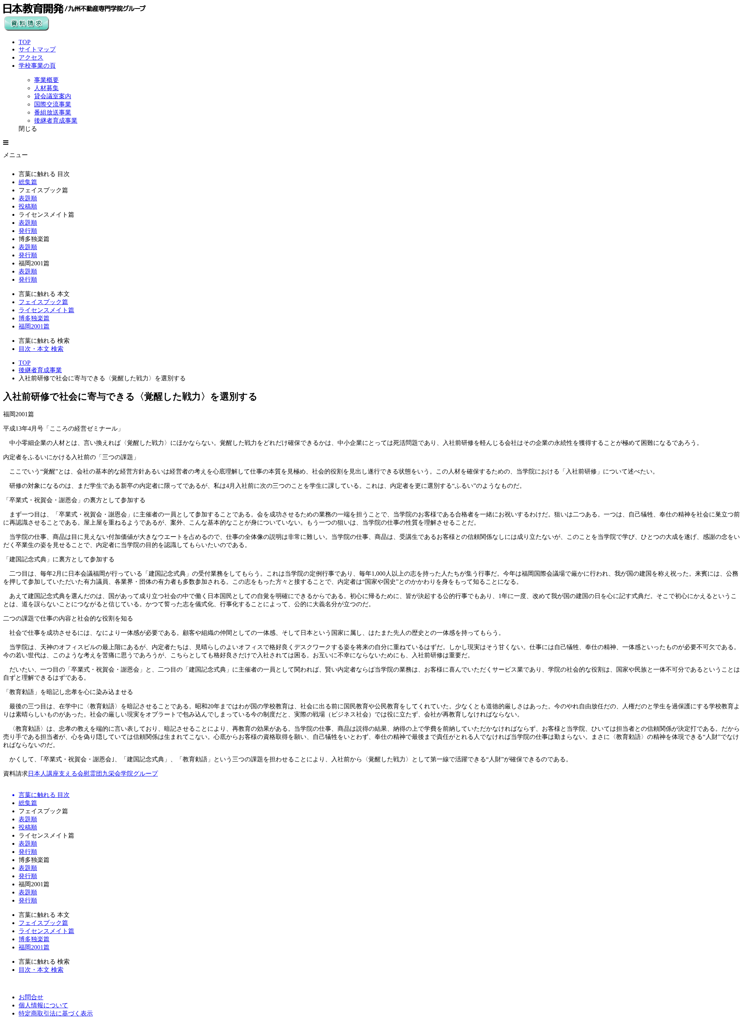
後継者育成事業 (40, 370)
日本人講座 (43, 773)
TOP (25, 42)
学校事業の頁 (37, 65)
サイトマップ (37, 49)
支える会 (71, 773)
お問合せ (31, 997)
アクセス (31, 57)
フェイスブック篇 (43, 302)
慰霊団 (93, 773)
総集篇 (28, 182)
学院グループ (139, 773)
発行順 (28, 230)
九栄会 (111, 773)
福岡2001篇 (34, 326)
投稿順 (28, 206)
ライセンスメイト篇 (46, 310)
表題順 (28, 198)
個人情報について (43, 1005)
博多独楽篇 (34, 318)
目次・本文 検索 (41, 348)
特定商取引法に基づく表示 (56, 1013)
